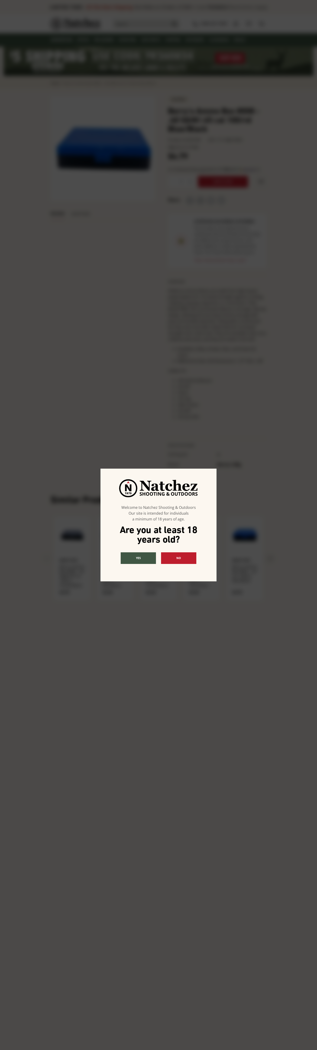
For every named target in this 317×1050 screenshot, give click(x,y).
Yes (138, 558)
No (178, 558)
